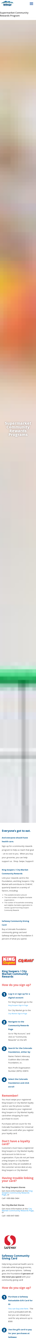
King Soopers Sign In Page (18, 1005)
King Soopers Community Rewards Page (17, 1193)
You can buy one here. (18, 1308)
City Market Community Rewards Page (18, 1209)
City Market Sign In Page (17, 1013)
